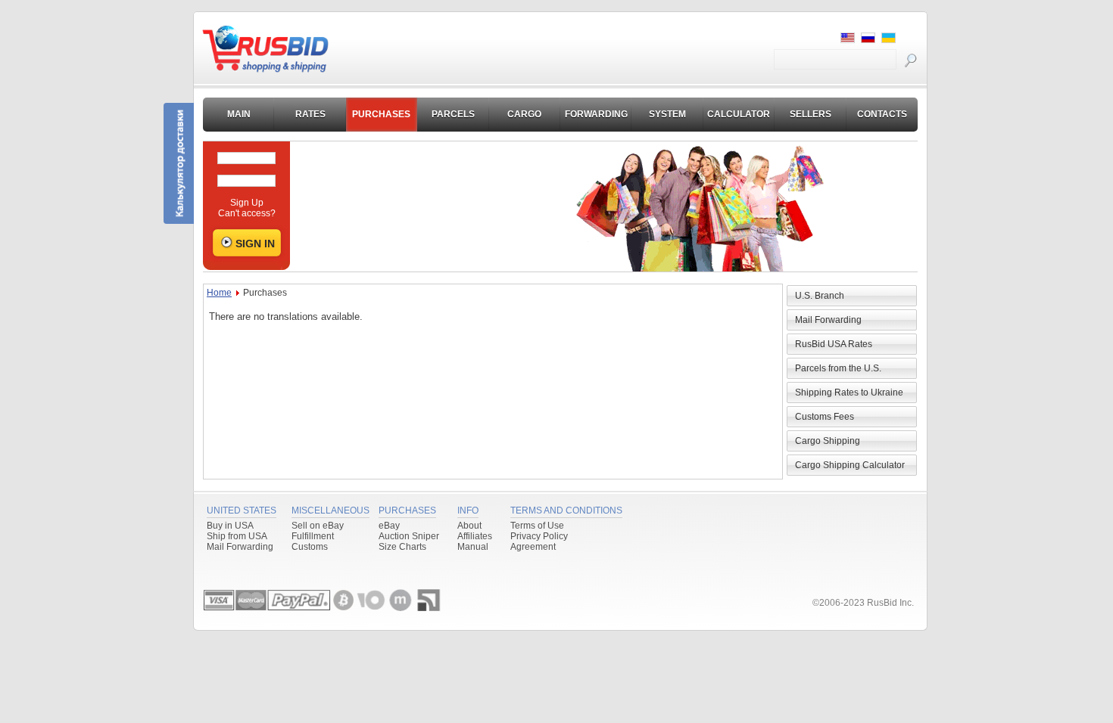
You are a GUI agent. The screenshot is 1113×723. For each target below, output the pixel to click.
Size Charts (402, 546)
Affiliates (474, 536)
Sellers (810, 114)
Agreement (533, 546)
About (469, 525)
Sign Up (246, 202)
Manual (472, 546)
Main (239, 114)
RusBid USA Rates (833, 344)
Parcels (453, 114)
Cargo (524, 114)
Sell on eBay (318, 525)
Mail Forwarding (828, 320)
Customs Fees (824, 416)
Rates (310, 114)
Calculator (738, 114)
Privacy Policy (539, 536)
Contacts (882, 114)
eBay (389, 525)
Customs (310, 546)
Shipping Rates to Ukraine (849, 392)
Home (219, 292)
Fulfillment (313, 536)
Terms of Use (537, 525)
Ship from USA (237, 536)
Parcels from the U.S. (838, 368)
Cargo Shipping (827, 441)
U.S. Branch (819, 295)
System (667, 114)
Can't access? (247, 213)
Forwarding (596, 114)
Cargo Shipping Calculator (850, 465)
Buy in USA (230, 525)
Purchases (381, 114)
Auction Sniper (409, 536)
